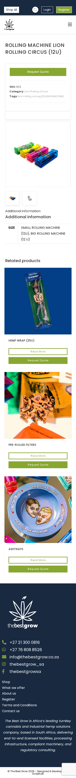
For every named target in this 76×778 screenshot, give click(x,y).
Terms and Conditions (19, 705)
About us (9, 693)
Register (64, 10)
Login (47, 10)
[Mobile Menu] (70, 24)
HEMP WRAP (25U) (21, 340)
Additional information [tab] (23, 211)
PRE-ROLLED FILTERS (22, 445)
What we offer (13, 687)
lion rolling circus (29, 96)
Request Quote (38, 72)
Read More (38, 351)
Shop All (11, 10)
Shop (6, 682)
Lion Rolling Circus (36, 91)
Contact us (11, 711)
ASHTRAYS (16, 549)
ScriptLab (38, 773)
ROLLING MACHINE (52, 96)
